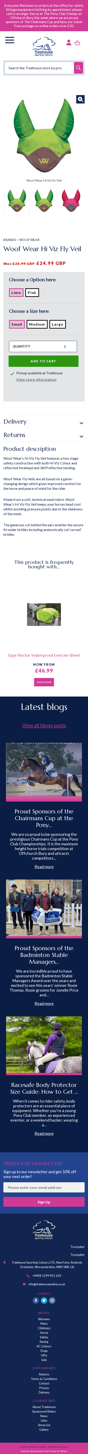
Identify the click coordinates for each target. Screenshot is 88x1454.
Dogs (44, 1351)
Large (59, 325)
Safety (44, 1337)
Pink (33, 293)
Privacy (44, 1388)
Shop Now (44, 682)
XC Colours (44, 1346)
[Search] (78, 68)
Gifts (44, 1355)
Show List (44, 1425)
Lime (17, 293)
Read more (44, 866)
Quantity (21, 346)
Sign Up (44, 1202)
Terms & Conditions (44, 1379)
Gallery (44, 1429)
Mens (44, 1323)
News (44, 1416)
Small (18, 325)
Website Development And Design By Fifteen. (44, 1451)
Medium (38, 325)
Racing (44, 1341)
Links (44, 1420)
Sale (44, 1360)
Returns (14, 435)
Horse (44, 1332)
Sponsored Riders (44, 1411)
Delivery (15, 421)
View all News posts (44, 725)
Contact (44, 1383)
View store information (36, 379)
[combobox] (44, 68)
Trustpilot (77, 1247)
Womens (44, 1319)
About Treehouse (44, 1407)
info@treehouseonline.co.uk (47, 1284)
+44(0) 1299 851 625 (46, 1275)
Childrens (44, 1328)
